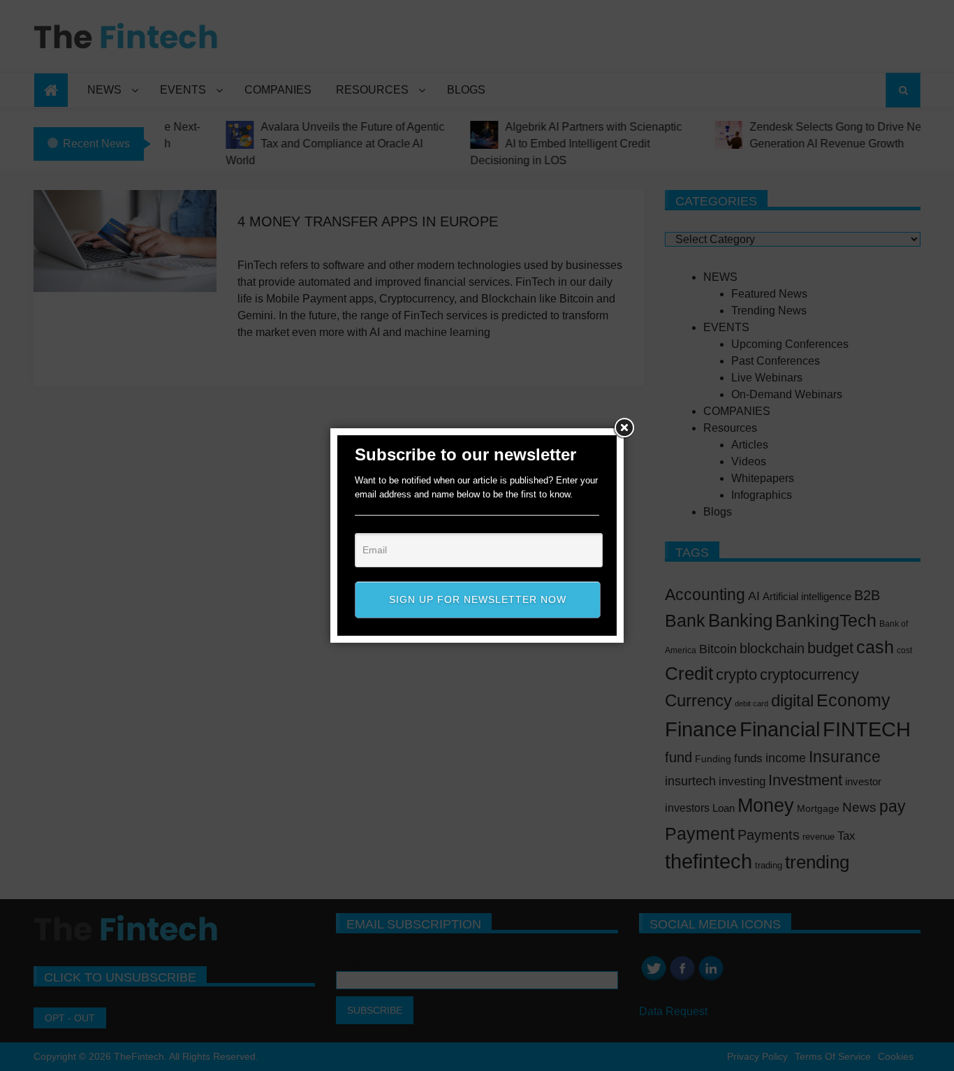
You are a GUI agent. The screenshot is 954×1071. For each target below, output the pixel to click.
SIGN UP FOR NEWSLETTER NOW (477, 599)
